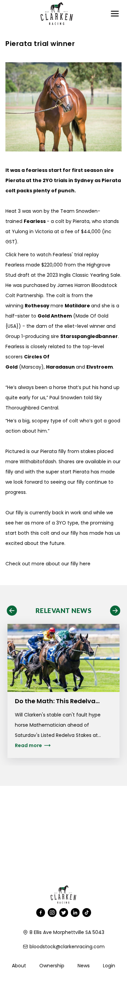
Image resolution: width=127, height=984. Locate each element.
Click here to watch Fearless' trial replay (52, 254)
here (85, 563)
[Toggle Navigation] (115, 13)
